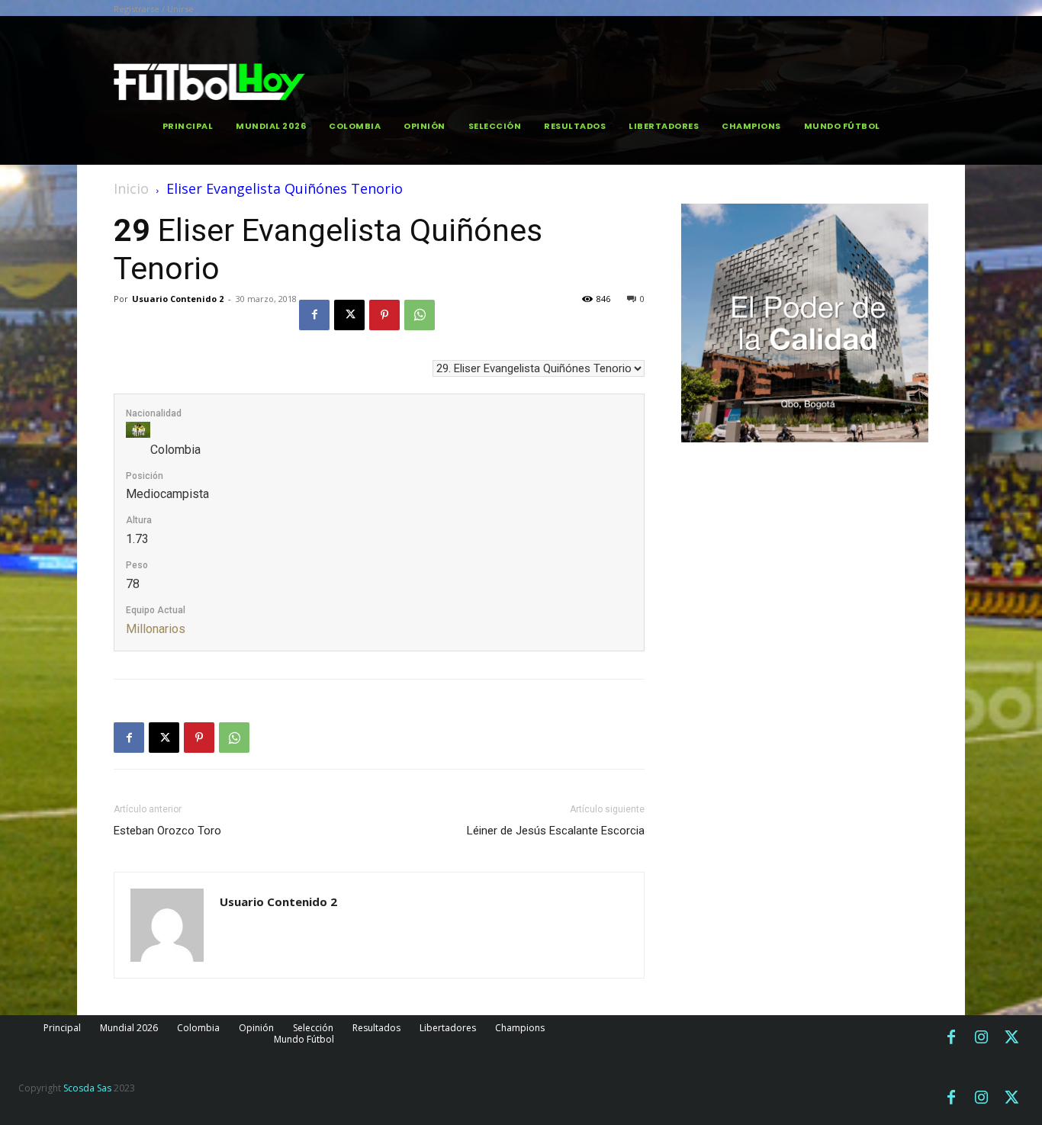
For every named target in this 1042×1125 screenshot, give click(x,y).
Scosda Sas (87, 1088)
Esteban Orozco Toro (167, 830)
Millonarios (155, 629)
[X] (349, 315)
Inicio (131, 188)
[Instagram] (981, 1038)
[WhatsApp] (419, 315)
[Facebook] (314, 315)
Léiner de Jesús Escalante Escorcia (556, 830)
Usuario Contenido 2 (178, 298)
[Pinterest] (384, 315)
